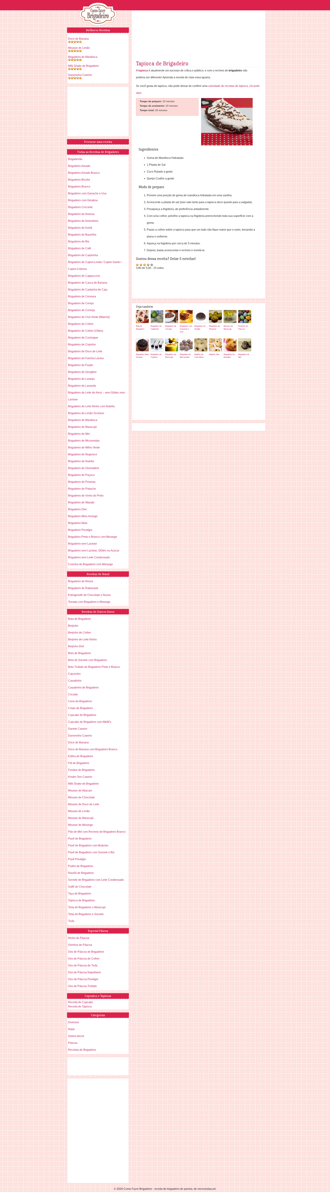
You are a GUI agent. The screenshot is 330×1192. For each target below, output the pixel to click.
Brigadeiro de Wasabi (81, 502)
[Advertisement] (198, 36)
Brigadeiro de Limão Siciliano (86, 413)
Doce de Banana (78, 38)
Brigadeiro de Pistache (214, 327)
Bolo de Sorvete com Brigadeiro (87, 660)
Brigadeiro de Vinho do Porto (85, 495)
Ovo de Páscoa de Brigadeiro (86, 951)
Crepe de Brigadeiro (80, 708)
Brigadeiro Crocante (80, 207)
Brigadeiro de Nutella (199, 327)
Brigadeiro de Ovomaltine (83, 468)
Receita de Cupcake (80, 1002)
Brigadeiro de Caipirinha (156, 327)
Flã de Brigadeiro (78, 763)
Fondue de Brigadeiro (81, 769)
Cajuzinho (74, 673)
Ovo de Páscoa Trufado (82, 986)
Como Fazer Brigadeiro (98, 14)
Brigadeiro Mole (77, 523)
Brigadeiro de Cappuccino (84, 275)
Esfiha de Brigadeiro (80, 756)
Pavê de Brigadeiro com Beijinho (88, 845)
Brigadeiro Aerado (79, 165)
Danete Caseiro (77, 728)
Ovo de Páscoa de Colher (84, 958)
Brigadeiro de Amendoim (83, 220)
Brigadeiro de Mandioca (82, 56)
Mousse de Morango (80, 824)
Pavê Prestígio (77, 859)
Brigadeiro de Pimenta (81, 481)
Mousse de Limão (79, 47)
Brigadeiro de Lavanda (82, 385)
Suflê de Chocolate (79, 886)
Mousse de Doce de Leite (83, 804)
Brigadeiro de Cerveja (170, 327)
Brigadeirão (75, 159)
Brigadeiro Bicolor (79, 179)
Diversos (73, 1022)
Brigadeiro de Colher (81, 323)
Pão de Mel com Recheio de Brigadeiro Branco (96, 831)
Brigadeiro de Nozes (80, 581)
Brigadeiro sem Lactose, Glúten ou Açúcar (93, 550)
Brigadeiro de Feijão (80, 365)
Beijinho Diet (214, 354)
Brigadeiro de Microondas (185, 355)
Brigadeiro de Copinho (156, 355)
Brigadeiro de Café (79, 248)
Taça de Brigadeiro (79, 893)
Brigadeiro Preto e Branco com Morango (92, 536)
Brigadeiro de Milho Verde (84, 447)
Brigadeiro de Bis (78, 241)
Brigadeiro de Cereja (81, 303)
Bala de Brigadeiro (140, 327)
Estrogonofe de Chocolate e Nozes (89, 595)
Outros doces (76, 1036)
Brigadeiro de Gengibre (82, 371)
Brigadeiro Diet (77, 509)
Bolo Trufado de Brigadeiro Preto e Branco (94, 666)
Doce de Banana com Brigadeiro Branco (92, 749)
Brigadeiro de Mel (243, 355)
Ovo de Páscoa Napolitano (84, 972)
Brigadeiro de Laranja (81, 378)
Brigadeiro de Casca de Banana (87, 282)
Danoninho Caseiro (80, 74)
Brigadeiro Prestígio (80, 529)
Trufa (71, 921)
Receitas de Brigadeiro (82, 1049)
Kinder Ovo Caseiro (80, 776)
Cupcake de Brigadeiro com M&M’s (89, 721)
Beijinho (73, 625)
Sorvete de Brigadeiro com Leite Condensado (96, 879)
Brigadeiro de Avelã (80, 227)
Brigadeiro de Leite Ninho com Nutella (91, 406)
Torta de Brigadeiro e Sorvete (86, 914)
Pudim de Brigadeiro (80, 866)
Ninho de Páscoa (78, 938)
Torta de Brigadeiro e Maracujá (87, 907)
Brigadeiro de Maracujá (170, 355)
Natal (71, 1029)
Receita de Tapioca (80, 1006)
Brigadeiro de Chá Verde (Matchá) (89, 317)
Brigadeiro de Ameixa (81, 214)
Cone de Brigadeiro (80, 701)
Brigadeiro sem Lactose (82, 543)
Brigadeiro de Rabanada (83, 588)
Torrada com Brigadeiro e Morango (89, 601)
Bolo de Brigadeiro (79, 653)
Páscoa (72, 1042)
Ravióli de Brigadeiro (81, 872)
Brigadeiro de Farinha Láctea (86, 358)
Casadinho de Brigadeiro (83, 687)
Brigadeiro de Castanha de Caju (87, 289)
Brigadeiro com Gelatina (83, 200)
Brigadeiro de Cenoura (82, 296)
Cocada (73, 694)
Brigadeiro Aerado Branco (84, 172)
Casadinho (74, 680)
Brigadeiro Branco (79, 186)
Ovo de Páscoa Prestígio (83, 979)
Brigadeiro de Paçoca (81, 475)
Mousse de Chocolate (81, 797)
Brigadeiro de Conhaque (83, 337)
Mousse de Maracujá (228, 327)
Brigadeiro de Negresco (82, 454)
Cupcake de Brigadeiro (82, 715)
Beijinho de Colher (79, 632)
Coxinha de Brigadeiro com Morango (90, 564)
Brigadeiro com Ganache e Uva (186, 329)
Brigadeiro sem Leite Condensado (89, 557)
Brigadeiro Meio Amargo (142, 355)
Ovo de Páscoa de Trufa (82, 965)
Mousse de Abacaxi (80, 790)
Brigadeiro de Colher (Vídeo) (85, 330)
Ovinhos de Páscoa (243, 327)
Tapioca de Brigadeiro (162, 63)
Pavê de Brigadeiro (80, 838)
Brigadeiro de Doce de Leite (85, 351)
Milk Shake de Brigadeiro (83, 65)
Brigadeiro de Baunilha (229, 355)
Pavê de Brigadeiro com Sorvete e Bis (91, 852)
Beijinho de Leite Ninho (199, 355)
